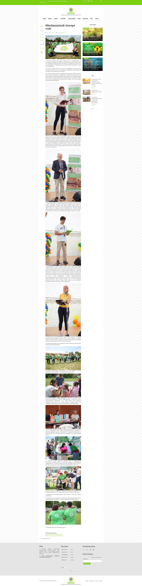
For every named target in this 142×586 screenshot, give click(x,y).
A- (40, 48)
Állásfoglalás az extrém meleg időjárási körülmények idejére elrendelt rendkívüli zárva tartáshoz (97, 82)
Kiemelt (43, 2)
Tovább (92, 108)
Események (63, 32)
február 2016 (64, 549)
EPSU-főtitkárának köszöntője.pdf (54, 534)
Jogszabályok (86, 28)
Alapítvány (62, 18)
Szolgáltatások (71, 18)
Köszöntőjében (78, 266)
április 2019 (64, 560)
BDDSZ (71, 13)
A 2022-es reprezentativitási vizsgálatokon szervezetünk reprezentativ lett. (49, 556)
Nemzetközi (85, 18)
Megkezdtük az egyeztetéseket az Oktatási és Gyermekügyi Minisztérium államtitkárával (97, 100)
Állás (91, 18)
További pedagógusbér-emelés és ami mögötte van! (58, 1)
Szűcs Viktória (87, 39)
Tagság (96, 18)
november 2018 (65, 554)
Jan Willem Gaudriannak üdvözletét (64, 203)
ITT (64, 527)
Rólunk (50, 18)
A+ (42, 48)
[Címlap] (71, 9)
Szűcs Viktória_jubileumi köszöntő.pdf (55, 535)
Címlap (44, 18)
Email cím (85, 559)
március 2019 (64, 557)
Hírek (79, 18)
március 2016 (64, 552)
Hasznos (56, 18)
